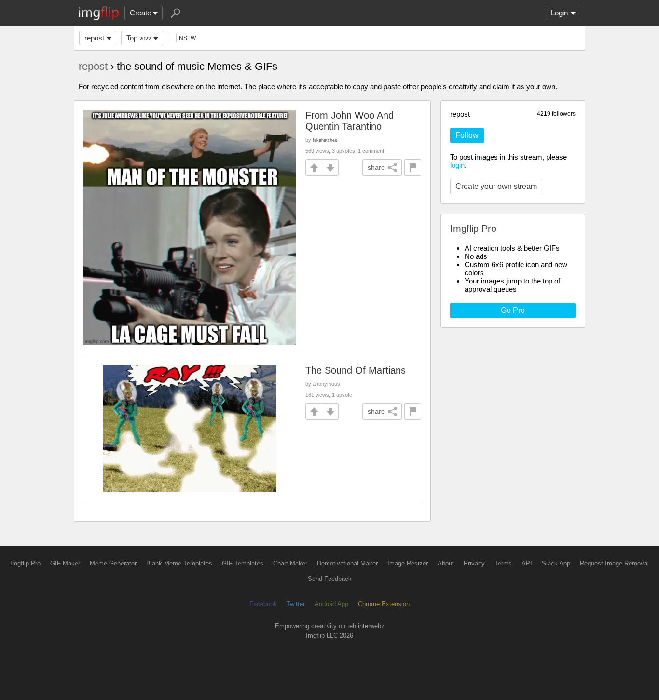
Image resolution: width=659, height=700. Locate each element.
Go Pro (513, 310)
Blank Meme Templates (179, 563)
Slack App (556, 563)
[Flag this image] (412, 167)
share (376, 167)
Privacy (474, 563)
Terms (503, 563)
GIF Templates (242, 563)
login (457, 165)
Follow (467, 135)
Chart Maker (290, 563)
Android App (331, 603)
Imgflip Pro (25, 563)
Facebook (263, 603)
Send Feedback (330, 578)
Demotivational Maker (347, 563)
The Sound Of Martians (355, 370)
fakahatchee (325, 140)
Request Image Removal (614, 563)
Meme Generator (113, 563)
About (446, 563)
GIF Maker (65, 563)
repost (94, 38)
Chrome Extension (384, 603)
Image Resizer (407, 563)
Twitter (296, 603)
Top (138, 38)
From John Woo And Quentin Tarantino (349, 121)
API (527, 563)
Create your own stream (496, 186)
